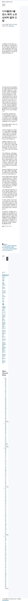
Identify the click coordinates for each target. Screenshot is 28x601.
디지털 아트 (4, 311)
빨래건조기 (3, 321)
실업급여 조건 (3, 325)
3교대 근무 (3, 273)
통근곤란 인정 (3, 362)
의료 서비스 (4, 340)
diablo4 (5, 275)
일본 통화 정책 (4, 348)
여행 (3, 335)
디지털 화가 (4, 313)
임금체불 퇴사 (3, 350)
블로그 (3, 319)
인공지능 (3, 342)
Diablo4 (5, 244)
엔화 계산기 (4, 329)
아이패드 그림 (3, 327)
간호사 (3, 278)
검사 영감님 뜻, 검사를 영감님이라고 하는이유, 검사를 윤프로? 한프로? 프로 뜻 (6, 511)
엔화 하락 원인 (4, 332)
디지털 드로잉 (4, 309)
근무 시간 (4, 290)
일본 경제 (4, 343)
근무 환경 (4, 291)
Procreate (3, 276)
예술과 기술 (4, 337)
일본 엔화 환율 (4, 345)
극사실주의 (3, 289)
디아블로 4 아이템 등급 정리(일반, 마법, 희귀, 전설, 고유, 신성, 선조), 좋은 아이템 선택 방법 (6, 562)
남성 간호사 (4, 293)
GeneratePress (5, 600)
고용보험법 (3, 285)
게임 (3, 281)
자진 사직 (4, 354)
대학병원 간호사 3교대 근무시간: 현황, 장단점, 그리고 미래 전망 (5, 467)
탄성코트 (3, 360)
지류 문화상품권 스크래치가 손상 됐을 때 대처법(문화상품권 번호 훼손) (6, 399)
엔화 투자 (4, 330)
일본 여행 (4, 346)
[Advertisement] (9, 34)
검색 (3, 256)
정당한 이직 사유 (4, 356)
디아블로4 (3, 302)
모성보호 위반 (3, 317)
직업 (3, 357)
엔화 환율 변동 (4, 334)
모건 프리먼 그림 (4, 315)
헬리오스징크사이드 (7, 1)
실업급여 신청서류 (3, 323)
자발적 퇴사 (4, 352)
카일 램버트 (4, 359)
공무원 (3, 287)
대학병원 (3, 296)
